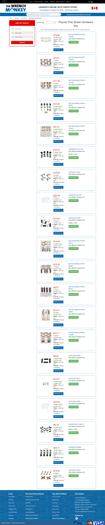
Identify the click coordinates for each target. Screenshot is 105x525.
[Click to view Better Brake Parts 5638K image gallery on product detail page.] (46, 315)
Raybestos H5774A (76, 149)
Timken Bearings (29, 512)
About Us (11, 499)
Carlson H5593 (74, 355)
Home (31, 1)
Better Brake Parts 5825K (77, 104)
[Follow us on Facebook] (76, 518)
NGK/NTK (28, 503)
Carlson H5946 (74, 401)
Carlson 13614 (74, 378)
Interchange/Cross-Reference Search (78, 14)
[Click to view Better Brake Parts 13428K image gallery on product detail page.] (46, 39)
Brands (46, 1)
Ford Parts (55, 503)
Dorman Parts (29, 496)
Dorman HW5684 (75, 447)
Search (22, 42)
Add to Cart (57, 50)
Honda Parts (55, 506)
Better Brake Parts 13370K (77, 81)
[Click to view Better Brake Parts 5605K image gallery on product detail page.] (46, 292)
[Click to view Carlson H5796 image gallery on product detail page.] (46, 223)
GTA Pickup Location (72, 10)
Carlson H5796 (74, 218)
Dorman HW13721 (75, 195)
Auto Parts (24, 18)
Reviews (11, 515)
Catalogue (11, 518)
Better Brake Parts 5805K (77, 265)
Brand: (39, 22)
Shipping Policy (12, 509)
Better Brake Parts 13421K (77, 127)
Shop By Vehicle (38, 1)
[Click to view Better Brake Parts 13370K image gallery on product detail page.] (46, 85)
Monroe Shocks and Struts (32, 499)
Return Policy (12, 506)
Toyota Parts (55, 515)
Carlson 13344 (74, 172)
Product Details (74, 42)
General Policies (13, 512)
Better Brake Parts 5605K (77, 288)
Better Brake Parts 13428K (77, 35)
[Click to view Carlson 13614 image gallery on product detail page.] (46, 383)
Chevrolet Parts (56, 496)
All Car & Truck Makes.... (59, 518)
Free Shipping (44, 10)
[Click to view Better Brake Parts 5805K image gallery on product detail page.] (46, 269)
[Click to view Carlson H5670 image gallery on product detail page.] (46, 475)
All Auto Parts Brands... (31, 518)
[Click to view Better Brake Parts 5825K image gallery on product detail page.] (46, 108)
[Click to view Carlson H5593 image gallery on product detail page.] (46, 360)
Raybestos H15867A (76, 424)
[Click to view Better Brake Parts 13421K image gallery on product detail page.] (46, 131)
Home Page (12, 496)
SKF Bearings (29, 509)
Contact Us (11, 503)
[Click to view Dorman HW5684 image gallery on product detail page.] (46, 452)
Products (52, 1)
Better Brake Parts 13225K (77, 58)
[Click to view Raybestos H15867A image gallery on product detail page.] (46, 429)
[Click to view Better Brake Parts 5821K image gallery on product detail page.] (46, 246)
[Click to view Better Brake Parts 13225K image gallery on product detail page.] (46, 62)
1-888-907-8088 (84, 509)
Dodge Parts (55, 499)
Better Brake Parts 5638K (77, 310)
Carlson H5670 (74, 470)
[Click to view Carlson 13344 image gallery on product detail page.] (46, 177)
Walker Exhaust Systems (31, 515)
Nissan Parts (55, 509)
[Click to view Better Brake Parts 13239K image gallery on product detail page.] (46, 337)
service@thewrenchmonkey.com (86, 511)
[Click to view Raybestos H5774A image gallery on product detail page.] (46, 154)
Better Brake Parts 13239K (77, 333)
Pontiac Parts (55, 512)
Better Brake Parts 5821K (77, 242)
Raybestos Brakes (30, 506)
